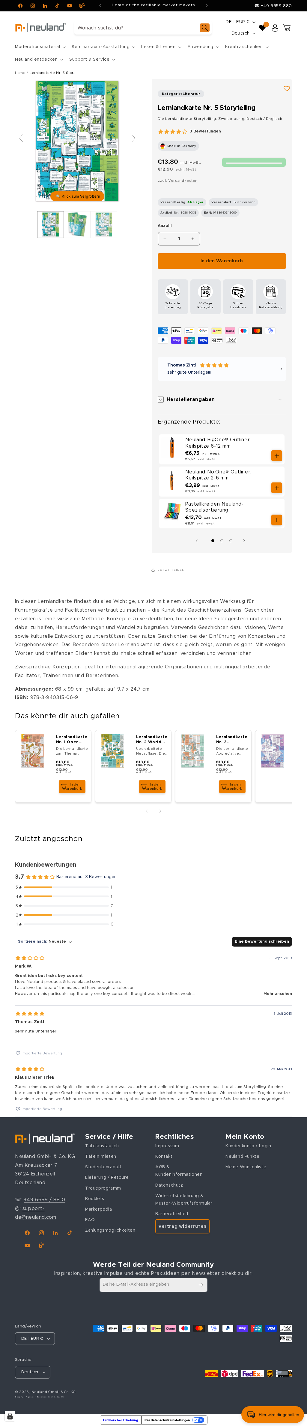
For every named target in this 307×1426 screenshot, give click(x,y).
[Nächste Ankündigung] (206, 5)
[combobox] (143, 28)
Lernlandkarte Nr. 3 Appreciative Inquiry (232, 740)
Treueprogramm (103, 1188)
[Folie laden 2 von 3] (221, 540)
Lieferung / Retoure (107, 1177)
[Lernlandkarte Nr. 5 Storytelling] (50, 225)
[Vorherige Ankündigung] (100, 5)
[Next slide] (134, 138)
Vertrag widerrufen (182, 1226)
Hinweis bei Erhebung (120, 1420)
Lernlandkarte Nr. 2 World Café (152, 740)
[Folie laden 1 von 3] (212, 540)
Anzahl (165, 226)
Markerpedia (98, 1209)
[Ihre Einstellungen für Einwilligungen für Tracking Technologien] (10, 1416)
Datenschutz (169, 1185)
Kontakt (163, 1156)
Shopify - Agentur (25, 1397)
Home (20, 72)
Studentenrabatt (103, 1167)
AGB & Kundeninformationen (178, 1171)
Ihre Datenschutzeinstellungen (167, 1420)
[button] (39, 47)
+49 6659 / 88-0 (44, 1199)
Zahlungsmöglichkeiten (110, 1230)
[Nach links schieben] (198, 540)
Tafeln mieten (100, 1156)
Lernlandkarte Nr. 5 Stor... (53, 72)
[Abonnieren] (200, 1285)
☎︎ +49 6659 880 (273, 6)
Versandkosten (183, 180)
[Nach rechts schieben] (245, 540)
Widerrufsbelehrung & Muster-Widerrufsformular (183, 1200)
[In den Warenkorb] (276, 455)
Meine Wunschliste (245, 1167)
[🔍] (77, 140)
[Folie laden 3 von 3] (230, 540)
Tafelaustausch (102, 1146)
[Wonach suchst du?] (205, 27)
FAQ (90, 1220)
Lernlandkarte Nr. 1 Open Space (72, 740)
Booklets (94, 1199)
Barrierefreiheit (172, 1214)
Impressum (167, 1146)
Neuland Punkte (242, 1156)
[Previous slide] (21, 138)
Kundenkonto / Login (248, 1146)
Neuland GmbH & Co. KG (53, 1392)
